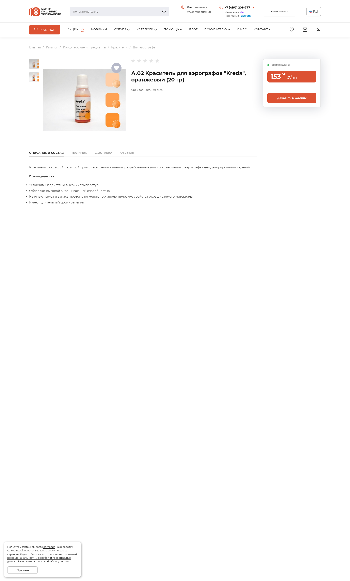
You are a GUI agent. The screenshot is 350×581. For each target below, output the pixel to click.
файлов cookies (17, 550)
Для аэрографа (144, 47)
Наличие (79, 153)
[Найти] (164, 11)
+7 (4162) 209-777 (237, 7)
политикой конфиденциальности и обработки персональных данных (42, 558)
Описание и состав (46, 153)
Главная (35, 47)
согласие (49, 546)
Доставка (103, 153)
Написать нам (279, 11)
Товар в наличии (280, 64)
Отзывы (127, 153)
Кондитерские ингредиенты (84, 47)
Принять (23, 570)
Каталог (52, 47)
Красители (119, 47)
